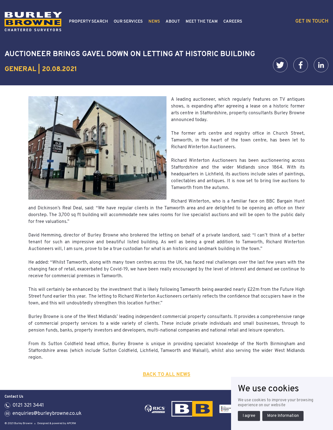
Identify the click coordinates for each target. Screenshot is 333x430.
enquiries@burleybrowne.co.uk (47, 414)
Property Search (88, 21)
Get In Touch (311, 21)
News (154, 21)
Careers (232, 21)
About (173, 21)
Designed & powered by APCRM (56, 423)
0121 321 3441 (28, 405)
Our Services (128, 21)
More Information (283, 415)
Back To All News (166, 375)
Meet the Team (202, 21)
